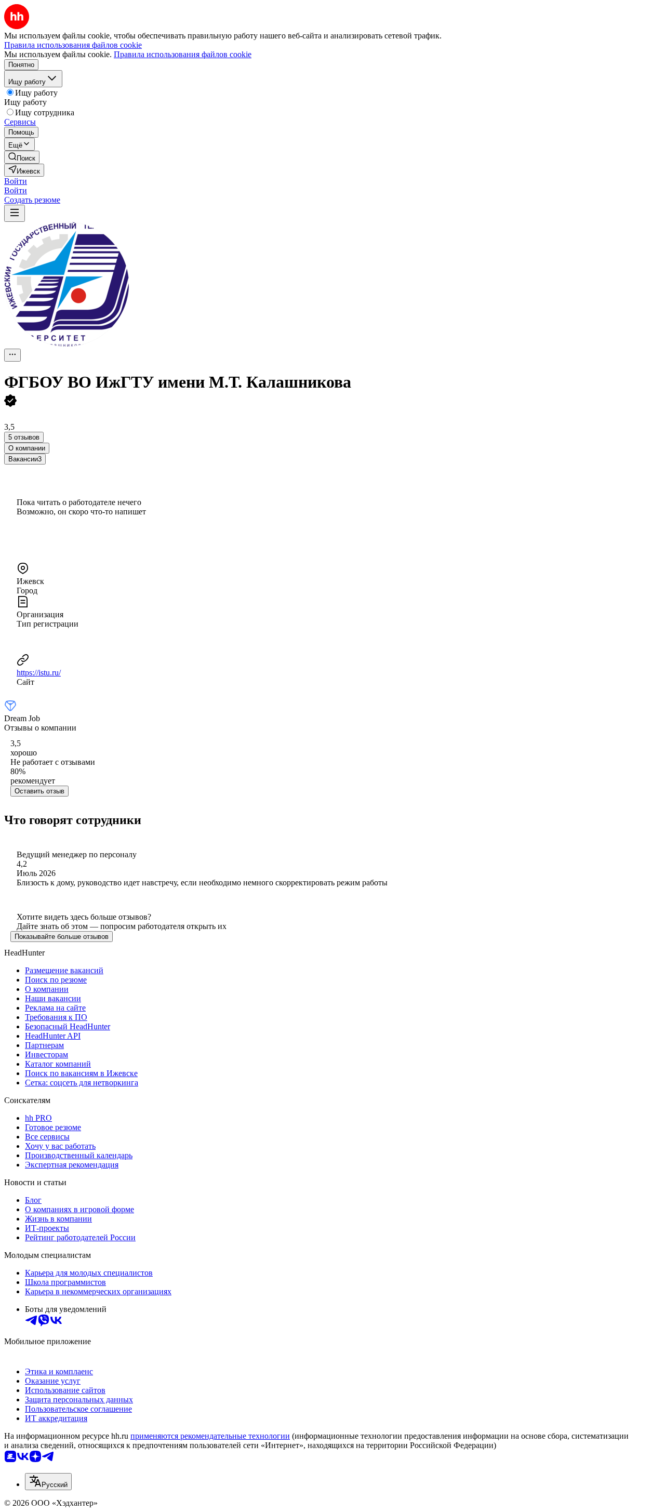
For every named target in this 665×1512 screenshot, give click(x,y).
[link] (21, 157)
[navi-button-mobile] (14, 213)
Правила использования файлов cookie (182, 54)
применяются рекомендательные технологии (210, 1435)
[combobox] (48, 1481)
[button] (15, 181)
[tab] (26, 448)
